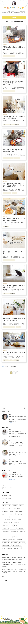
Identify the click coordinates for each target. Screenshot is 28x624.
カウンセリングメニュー (7, 499)
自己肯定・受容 (18, 511)
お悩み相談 (15, 536)
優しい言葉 (4, 517)
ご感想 (3, 539)
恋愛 (20, 505)
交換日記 (4, 551)
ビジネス (19, 539)
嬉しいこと (16, 548)
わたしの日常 (4, 508)
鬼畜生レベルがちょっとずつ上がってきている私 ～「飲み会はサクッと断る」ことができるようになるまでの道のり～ (14, 564)
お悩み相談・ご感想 (6, 495)
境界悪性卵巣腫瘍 (5, 545)
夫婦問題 (14, 505)
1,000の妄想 (4, 531)
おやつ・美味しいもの (6, 548)
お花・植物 (13, 542)
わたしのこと (5, 91)
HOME (3, 366)
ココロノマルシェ (5, 536)
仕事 (10, 511)
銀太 (13, 519)
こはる (3, 522)
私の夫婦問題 (12, 56)
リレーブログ (12, 551)
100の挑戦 (20, 528)
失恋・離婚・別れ (5, 534)
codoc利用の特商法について (7, 619)
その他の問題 (18, 514)
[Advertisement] (14, 390)
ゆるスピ (15, 525)
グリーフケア (5, 56)
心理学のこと (8, 193)
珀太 (9, 522)
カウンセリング (15, 534)
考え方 (11, 124)
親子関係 (4, 511)
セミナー (12, 528)
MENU (14, 17)
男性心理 (21, 531)
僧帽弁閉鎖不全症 (16, 545)
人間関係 (4, 514)
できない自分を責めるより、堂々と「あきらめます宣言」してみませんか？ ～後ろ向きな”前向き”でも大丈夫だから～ (14, 571)
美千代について (12, 479)
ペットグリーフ (5, 519)
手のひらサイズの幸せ (6, 618)
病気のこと (21, 542)
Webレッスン (4, 528)
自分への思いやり (15, 508)
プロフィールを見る (13, 422)
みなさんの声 (11, 539)
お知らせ (11, 158)
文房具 (3, 525)
